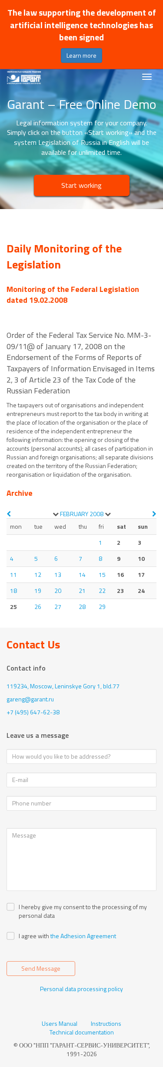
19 (37, 590)
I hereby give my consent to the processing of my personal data (83, 911)
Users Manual (59, 1023)
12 (37, 574)
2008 (96, 513)
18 (13, 590)
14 (82, 574)
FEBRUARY (74, 513)
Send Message (40, 968)
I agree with (34, 936)
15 (102, 574)
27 (57, 606)
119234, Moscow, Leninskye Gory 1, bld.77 (63, 686)
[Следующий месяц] (154, 513)
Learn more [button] (81, 55)
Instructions (106, 1023)
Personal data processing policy (81, 988)
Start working (81, 185)
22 (102, 590)
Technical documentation (82, 1032)
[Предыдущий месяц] (9, 513)
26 (37, 606)
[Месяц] (56, 514)
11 (13, 574)
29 (102, 606)
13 (57, 574)
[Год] (108, 514)
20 (57, 590)
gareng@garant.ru (30, 699)
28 (82, 606)
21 (82, 590)
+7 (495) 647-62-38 (33, 712)
